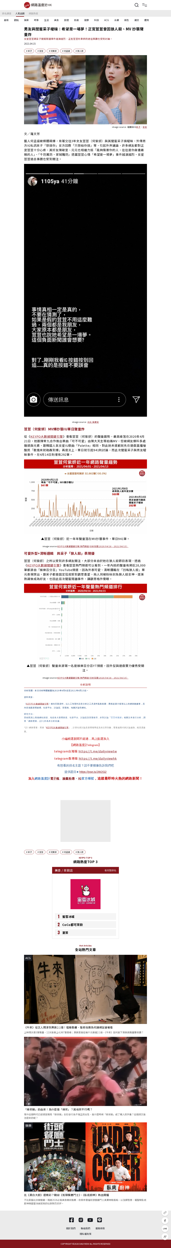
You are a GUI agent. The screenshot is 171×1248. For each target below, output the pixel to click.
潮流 (136, 20)
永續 (116, 20)
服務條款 (100, 1228)
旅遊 (66, 20)
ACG (106, 20)
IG (80, 778)
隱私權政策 (85, 1233)
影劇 (76, 20)
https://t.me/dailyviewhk (98, 758)
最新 (6, 20)
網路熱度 (33, 13)
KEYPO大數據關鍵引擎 (46, 436)
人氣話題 (20, 13)
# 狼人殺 (79, 50)
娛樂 (26, 20)
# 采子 (29, 50)
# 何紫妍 (53, 50)
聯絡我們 (85, 1228)
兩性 (126, 20)
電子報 (54, 778)
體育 (146, 20)
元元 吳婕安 (93, 422)
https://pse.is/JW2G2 (93, 772)
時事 (36, 20)
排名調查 (6, 13)
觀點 (16, 20)
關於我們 (70, 1228)
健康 (86, 20)
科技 (96, 20)
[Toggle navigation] (144, 5)
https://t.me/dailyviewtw (97, 751)
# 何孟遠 (66, 50)
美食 (56, 20)
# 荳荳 (40, 50)
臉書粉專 (68, 778)
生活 (46, 20)
